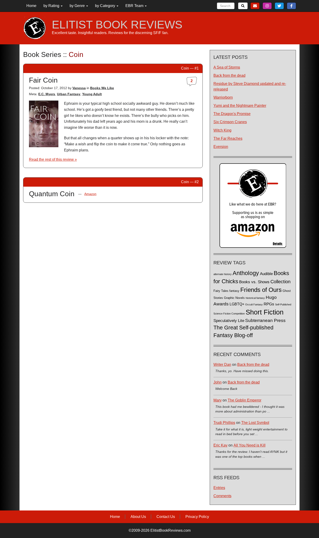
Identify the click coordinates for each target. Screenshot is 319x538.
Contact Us (165, 517)
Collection (280, 281)
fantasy (234, 291)
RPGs (269, 304)
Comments (222, 496)
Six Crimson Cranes (230, 122)
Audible (266, 273)
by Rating (51, 6)
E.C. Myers (46, 94)
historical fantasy (255, 298)
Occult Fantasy (254, 304)
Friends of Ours (261, 289)
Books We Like (102, 88)
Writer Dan (222, 365)
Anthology (246, 273)
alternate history (222, 274)
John (217, 382)
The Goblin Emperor (244, 400)
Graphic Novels (234, 298)
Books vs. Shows (254, 282)
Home (31, 6)
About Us (138, 517)
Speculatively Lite (228, 320)
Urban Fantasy (68, 94)
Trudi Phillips (224, 423)
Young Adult (92, 94)
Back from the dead (229, 75)
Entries (219, 488)
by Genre (78, 6)
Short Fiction (265, 312)
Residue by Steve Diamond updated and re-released (249, 86)
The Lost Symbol (255, 423)
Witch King (222, 130)
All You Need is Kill (250, 445)
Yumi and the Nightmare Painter (239, 106)
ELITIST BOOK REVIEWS (117, 24)
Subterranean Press (265, 320)
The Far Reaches (227, 138)
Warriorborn (223, 97)
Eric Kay (220, 445)
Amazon (90, 194)
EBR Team (134, 6)
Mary (217, 400)
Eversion (220, 147)
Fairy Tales (220, 291)
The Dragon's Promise (232, 114)
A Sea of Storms (226, 67)
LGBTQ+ (237, 304)
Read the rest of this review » (53, 159)
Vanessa (79, 88)
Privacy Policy (197, 517)
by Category (105, 6)
